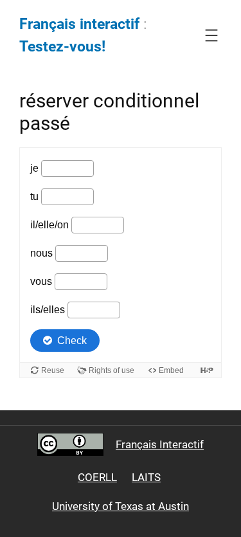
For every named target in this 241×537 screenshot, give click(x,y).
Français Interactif (160, 444)
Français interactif (79, 24)
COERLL (97, 477)
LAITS (146, 477)
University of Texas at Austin (120, 506)
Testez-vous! (62, 46)
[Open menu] (211, 35)
